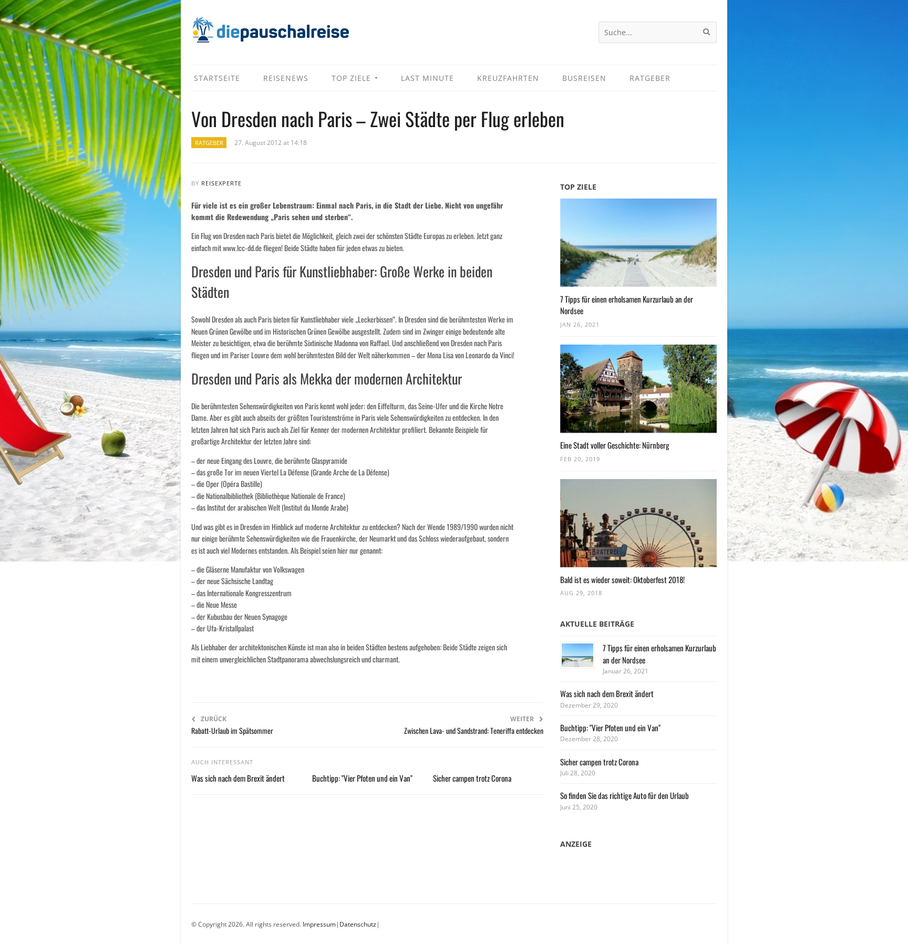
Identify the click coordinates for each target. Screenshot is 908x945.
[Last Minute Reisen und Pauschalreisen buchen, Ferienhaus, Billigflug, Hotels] (270, 34)
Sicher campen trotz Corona (472, 778)
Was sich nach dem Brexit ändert (238, 778)
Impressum (319, 924)
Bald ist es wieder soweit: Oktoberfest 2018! (622, 579)
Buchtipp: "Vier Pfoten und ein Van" (362, 778)
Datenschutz (357, 924)
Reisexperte (221, 183)
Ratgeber (209, 143)
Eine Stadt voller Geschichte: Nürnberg (614, 445)
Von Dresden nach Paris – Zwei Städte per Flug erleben (377, 118)
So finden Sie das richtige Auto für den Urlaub (624, 795)
